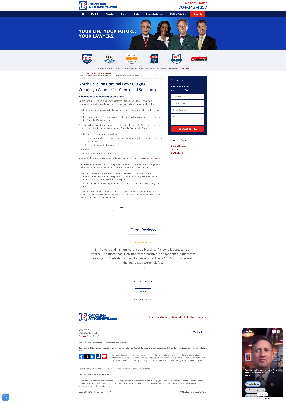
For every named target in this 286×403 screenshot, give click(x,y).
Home (151, 317)
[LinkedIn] (92, 356)
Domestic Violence (154, 14)
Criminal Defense (178, 146)
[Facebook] (81, 356)
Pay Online (198, 332)
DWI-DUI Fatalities (178, 14)
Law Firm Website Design (193, 392)
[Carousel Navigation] (143, 281)
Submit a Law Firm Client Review (143, 299)
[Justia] (98, 356)
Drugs (123, 14)
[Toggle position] (274, 331)
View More (143, 291)
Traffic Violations (178, 153)
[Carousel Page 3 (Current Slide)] (146, 281)
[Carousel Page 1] (134, 281)
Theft (136, 14)
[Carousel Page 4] (151, 281)
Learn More (121, 208)
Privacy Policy (176, 317)
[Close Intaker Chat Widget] (278, 331)
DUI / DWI (175, 149)
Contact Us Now (188, 129)
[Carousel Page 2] (140, 281)
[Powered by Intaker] (267, 398)
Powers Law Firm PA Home (98, 5)
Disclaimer (162, 317)
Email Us (198, 14)
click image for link (182, 68)
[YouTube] (104, 356)
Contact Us (177, 80)
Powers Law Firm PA (102, 392)
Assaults (110, 14)
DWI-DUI (94, 14)
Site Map (190, 317)
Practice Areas (179, 140)
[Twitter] (87, 356)
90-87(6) (157, 158)
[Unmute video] (246, 331)
